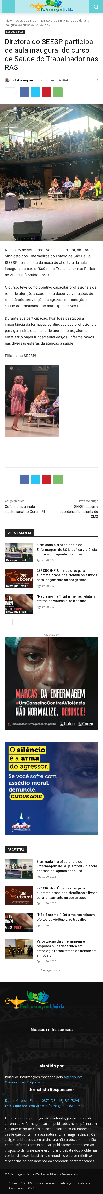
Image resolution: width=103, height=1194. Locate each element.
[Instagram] (57, 1043)
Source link (14, 447)
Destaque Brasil (26, 21)
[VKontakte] (69, 1043)
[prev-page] (8, 622)
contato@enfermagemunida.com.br (57, 1105)
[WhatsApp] (58, 92)
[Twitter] (35, 92)
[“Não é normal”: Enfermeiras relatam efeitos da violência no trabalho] (19, 604)
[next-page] (15, 622)
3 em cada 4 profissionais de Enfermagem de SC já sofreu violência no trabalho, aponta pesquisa (67, 549)
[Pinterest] (47, 92)
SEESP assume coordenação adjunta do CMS (79, 511)
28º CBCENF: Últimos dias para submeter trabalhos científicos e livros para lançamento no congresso (67, 575)
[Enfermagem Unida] (8, 80)
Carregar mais (50, 970)
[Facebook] (24, 92)
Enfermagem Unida (28, 80)
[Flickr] (45, 1043)
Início (8, 21)
